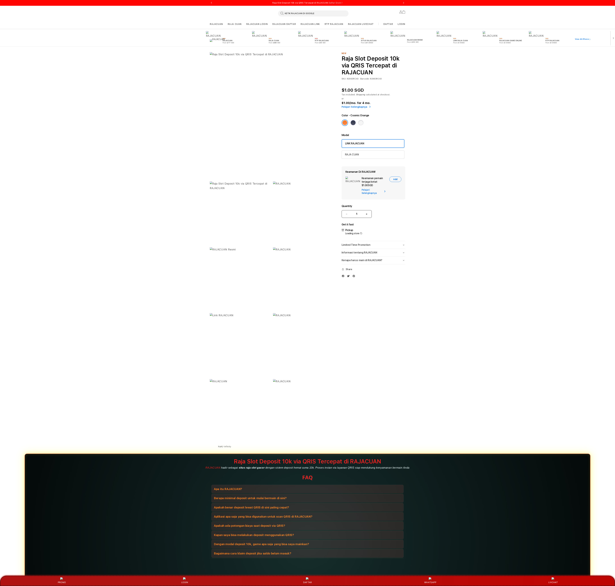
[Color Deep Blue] (353, 122)
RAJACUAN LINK (310, 24)
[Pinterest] (354, 276)
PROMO (62, 582)
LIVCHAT (553, 582)
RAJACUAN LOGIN (257, 24)
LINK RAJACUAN (354, 143)
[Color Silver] (360, 122)
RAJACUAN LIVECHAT (361, 24)
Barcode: (364, 79)
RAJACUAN (216, 24)
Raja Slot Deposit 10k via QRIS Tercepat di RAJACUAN (307, 3)
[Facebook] (344, 276)
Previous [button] (211, 2)
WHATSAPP (430, 582)
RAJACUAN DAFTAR (284, 24)
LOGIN (184, 582)
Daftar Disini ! (336, 3)
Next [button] (403, 2)
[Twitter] (349, 276)
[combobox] (313, 13)
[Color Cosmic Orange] (345, 123)
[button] (216, 24)
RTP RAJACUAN (334, 24)
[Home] (266, 50)
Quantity (347, 206)
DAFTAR (307, 582)
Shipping (360, 95)
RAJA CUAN (235, 24)
